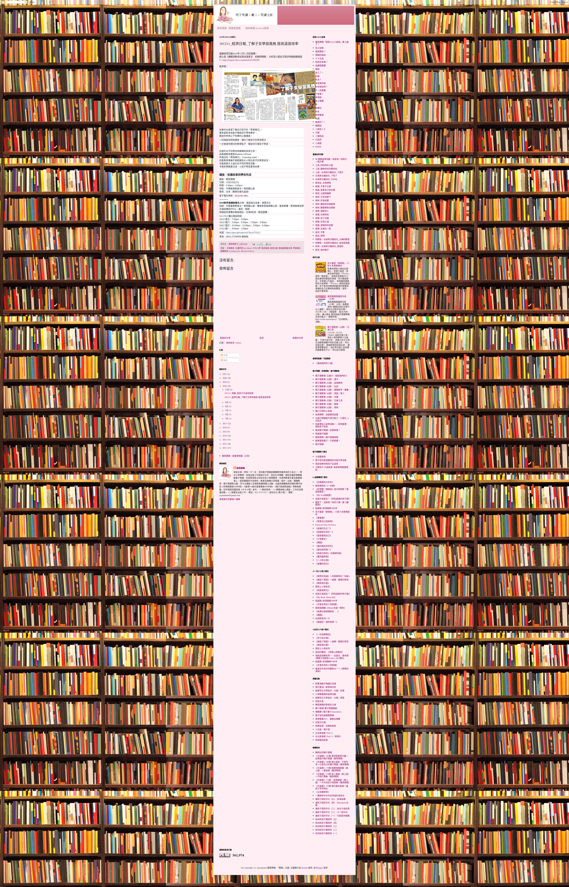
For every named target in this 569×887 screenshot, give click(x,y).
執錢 (317, 118)
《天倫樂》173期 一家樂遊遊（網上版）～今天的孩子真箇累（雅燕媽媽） (333, 781)
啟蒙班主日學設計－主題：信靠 (329, 690)
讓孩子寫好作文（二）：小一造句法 (331, 812)
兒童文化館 (320, 722)
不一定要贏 (320, 90)
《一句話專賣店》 (323, 634)
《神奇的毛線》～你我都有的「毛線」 (333, 576)
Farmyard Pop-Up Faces (325, 524)
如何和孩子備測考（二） (326, 829)
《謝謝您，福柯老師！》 (326, 621)
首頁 (261, 337)
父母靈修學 (320, 456)
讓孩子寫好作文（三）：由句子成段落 (332, 808)
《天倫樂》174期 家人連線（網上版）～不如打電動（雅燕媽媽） (332, 775)
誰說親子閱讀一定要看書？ (327, 430)
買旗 (317, 76)
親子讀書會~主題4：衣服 (326, 396)
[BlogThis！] (261, 244)
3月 (227, 418)
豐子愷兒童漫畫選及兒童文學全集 (330, 460)
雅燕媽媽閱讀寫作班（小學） (336, 297)
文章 (225, 355)
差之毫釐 (319, 100)
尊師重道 (319, 114)
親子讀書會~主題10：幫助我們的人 (331, 375)
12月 (227, 389)
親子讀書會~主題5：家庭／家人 (330, 393)
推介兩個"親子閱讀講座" (326, 708)
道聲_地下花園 (322, 218)
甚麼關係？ (320, 51)
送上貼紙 (319, 47)
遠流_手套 (320, 232)
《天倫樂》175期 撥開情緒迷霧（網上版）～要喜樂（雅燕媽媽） (331, 769)
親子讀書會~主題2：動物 (326, 404)
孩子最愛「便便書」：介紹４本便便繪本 (338, 264)
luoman (304, 867)
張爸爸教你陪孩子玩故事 (326, 463)
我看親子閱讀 (321, 433)
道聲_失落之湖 (322, 221)
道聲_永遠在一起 (323, 228)
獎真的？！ (320, 122)
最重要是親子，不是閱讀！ (327, 440)
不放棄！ (319, 93)
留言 (225, 360)
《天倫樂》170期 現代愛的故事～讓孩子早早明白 (331, 787)
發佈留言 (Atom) (233, 342)
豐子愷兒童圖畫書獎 (324, 715)
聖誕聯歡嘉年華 (285, 248)
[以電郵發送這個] (258, 244)
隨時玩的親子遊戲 (323, 752)
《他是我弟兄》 (322, 590)
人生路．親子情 (322, 729)
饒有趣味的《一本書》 (325, 485)
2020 (225, 378)
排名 (317, 111)
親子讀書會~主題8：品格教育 (328, 382)
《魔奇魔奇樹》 (322, 556)
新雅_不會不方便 (323, 186)
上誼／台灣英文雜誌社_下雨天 (329, 172)
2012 (225, 443)
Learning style (234, 251)
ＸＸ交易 (319, 58)
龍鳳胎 (318, 125)
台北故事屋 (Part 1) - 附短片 (328, 736)
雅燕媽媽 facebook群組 (257, 28)
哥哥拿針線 (320, 83)
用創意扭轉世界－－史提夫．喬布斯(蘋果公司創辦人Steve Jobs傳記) (332, 656)
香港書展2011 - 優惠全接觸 (327, 718)
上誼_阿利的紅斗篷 (324, 165)
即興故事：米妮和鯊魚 (325, 725)
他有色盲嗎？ (321, 61)
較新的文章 (225, 337)
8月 (227, 406)
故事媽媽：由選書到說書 (326, 414)
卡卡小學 (256, 248)
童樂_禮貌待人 (322, 210)
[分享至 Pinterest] (269, 244)
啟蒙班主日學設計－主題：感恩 (329, 697)
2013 (225, 439)
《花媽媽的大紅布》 (324, 482)
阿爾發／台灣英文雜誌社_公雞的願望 (332, 239)
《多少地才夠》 (322, 637)
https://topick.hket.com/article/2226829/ (241, 59)
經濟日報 (274, 248)
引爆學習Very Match (243, 248)
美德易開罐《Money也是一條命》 (330, 607)
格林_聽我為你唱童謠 (325, 204)
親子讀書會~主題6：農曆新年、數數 (332, 389)
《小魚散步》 (321, 538)
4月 (227, 414)
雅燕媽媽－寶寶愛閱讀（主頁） (236, 455)
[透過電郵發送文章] (253, 244)
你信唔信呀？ (321, 86)
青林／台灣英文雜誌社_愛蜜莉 (329, 246)
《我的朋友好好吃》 (324, 546)
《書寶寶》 (320, 517)
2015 (225, 431)
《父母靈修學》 (322, 791)
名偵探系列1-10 (322, 618)
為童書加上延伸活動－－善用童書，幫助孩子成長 (332, 425)
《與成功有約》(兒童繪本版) (328, 553)
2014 (225, 435)
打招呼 (318, 139)
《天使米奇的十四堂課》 (326, 604)
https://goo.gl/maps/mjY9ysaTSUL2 (243, 232)
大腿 (317, 132)
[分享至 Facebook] (267, 244)
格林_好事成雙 (322, 200)
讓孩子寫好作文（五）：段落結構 (330, 799)
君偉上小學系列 (322, 586)
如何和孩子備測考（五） (326, 819)
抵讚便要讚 (320, 65)
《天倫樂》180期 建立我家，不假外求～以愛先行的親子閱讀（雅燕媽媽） (333, 763)
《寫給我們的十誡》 (324, 363)
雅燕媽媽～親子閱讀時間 (326, 437)
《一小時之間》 (322, 560)
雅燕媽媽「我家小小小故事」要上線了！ (332, 43)
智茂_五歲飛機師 (323, 193)
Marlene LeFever (247, 251)
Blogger (319, 867)
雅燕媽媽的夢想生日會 (325, 704)
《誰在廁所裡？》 (323, 549)
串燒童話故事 (321, 739)
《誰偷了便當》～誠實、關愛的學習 (332, 579)
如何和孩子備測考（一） (326, 833)
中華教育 (230, 248)
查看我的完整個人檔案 (229, 499)
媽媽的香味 (320, 55)
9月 (227, 402)
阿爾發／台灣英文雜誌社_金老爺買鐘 (332, 242)
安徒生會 (319, 701)
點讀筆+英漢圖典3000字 (326, 508)
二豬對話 (319, 136)
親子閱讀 (319, 444)
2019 (225, 382)
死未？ (318, 79)
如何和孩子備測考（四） (326, 822)
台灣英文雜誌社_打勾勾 (326, 179)
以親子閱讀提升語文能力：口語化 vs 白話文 (332, 419)
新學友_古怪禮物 (323, 182)
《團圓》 (319, 542)
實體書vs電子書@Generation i (328, 711)
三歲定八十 (320, 129)
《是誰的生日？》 (323, 528)
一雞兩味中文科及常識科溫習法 (329, 795)
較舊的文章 (298, 337)
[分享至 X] (264, 244)
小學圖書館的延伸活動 (325, 694)
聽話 (317, 69)
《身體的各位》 (322, 563)
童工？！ (319, 72)
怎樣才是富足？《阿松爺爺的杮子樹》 (333, 498)
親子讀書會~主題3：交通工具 (328, 400)
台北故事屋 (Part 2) (324, 732)
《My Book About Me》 (325, 597)
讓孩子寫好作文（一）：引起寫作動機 (332, 815)
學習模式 (297, 248)
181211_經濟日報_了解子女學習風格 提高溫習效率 (247, 397)
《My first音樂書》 (323, 495)
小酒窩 (318, 143)
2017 (225, 423)
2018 (225, 386)
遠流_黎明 (320, 235)
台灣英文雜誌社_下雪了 (326, 175)
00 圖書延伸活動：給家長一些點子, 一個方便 (331, 160)
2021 (225, 374)
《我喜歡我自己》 (323, 535)
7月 (227, 410)
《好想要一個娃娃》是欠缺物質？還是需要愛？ (332, 490)
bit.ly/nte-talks (241, 195)
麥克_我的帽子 (322, 249)
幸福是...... (320, 97)
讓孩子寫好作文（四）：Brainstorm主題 (332, 803)
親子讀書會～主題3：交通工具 (338, 328)
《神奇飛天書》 (322, 583)
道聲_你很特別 (322, 214)
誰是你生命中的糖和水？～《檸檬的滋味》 (332, 669)
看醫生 (318, 107)
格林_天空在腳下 (323, 196)
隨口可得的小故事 (323, 410)
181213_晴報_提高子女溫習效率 (239, 393)
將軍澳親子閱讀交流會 (325, 683)
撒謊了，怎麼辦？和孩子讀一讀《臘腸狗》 (332, 503)
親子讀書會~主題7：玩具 (326, 386)
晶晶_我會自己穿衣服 (325, 189)
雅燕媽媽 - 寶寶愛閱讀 (228, 28)
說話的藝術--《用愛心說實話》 (329, 652)
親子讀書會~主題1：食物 (326, 407)
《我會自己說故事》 (324, 521)
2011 (225, 447)
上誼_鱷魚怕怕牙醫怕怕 (326, 168)
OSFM (318, 146)
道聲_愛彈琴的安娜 (324, 225)
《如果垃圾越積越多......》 (327, 611)
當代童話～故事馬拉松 (325, 687)
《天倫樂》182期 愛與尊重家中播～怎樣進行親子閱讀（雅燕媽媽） (331, 757)
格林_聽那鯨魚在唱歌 (325, 207)
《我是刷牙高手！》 (324, 531)
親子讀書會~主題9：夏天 (326, 379)
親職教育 (224, 251)
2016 (225, 427)
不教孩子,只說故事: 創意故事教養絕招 (331, 468)
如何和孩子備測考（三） (326, 826)
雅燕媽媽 (265, 248)
